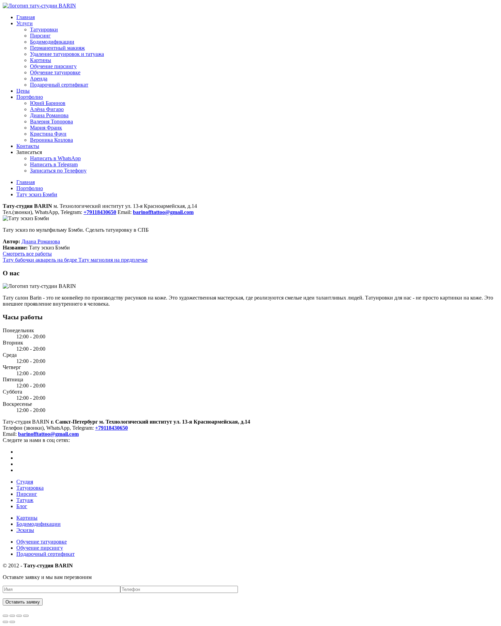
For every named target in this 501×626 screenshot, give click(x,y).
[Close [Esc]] (5, 616)
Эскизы (25, 530)
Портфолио (29, 97)
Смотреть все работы (27, 254)
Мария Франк (46, 128)
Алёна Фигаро (47, 109)
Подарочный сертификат (59, 85)
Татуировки (44, 29)
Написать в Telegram (54, 164)
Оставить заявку (22, 602)
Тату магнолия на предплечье (113, 260)
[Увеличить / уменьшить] (26, 616)
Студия (24, 482)
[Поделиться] (12, 616)
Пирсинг (40, 36)
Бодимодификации (52, 42)
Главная (25, 17)
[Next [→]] (12, 622)
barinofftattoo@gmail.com (48, 434)
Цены (23, 91)
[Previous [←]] (5, 622)
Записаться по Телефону (58, 170)
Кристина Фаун (48, 134)
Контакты (27, 146)
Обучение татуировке (55, 72)
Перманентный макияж (57, 48)
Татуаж (24, 500)
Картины (40, 60)
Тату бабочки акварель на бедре (40, 260)
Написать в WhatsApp (55, 158)
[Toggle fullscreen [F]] (19, 616)
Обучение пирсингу (53, 66)
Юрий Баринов (47, 103)
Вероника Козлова (51, 140)
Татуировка (30, 488)
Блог (21, 506)
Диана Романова (49, 115)
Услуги (24, 23)
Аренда (38, 78)
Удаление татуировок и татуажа (67, 54)
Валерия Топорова (51, 121)
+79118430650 (111, 428)
